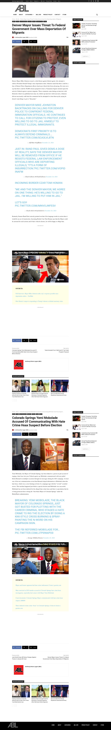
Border (17, 19)
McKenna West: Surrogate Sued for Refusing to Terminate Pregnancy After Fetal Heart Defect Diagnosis (40, 395)
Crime (17, 21)
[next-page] (16, 400)
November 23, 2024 (48, 143)
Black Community (16, 391)
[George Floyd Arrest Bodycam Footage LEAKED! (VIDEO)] (76, 50)
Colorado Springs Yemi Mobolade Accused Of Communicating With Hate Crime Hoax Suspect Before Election (24, 352)
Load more (85, 56)
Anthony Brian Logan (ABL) (22, 37)
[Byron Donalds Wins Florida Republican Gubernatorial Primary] (60, 386)
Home (13, 19)
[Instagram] (91, 1)
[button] (97, 15)
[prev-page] (13, 400)
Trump (45, 21)
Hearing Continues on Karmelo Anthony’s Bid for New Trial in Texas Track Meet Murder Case (20, 395)
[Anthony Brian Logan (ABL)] (13, 37)
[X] (93, 1)
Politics (34, 21)
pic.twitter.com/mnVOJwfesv (35, 205)
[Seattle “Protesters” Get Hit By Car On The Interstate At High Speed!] (76, 26)
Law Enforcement (23, 21)
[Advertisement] (40, 238)
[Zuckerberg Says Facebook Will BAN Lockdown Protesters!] (76, 42)
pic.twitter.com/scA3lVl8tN (34, 137)
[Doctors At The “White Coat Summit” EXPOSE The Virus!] (76, 34)
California (34, 391)
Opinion (29, 21)
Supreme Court (39, 21)
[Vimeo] (96, 1)
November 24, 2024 (51, 177)
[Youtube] (98, 1)
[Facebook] (89, 1)
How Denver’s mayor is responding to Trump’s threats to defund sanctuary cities (39, 301)
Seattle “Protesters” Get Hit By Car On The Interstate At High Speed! (89, 25)
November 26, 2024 (50, 211)
